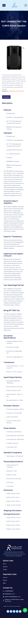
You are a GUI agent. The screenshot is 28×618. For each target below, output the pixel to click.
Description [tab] (6, 97)
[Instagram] (11, 611)
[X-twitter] (17, 611)
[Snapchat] (20, 611)
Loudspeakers (12, 91)
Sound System (20, 91)
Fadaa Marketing (17, 606)
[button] (23, 48)
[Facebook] (8, 611)
